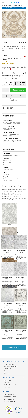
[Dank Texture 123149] (7, 295)
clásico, (15, 179)
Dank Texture (7, 304)
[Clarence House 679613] (7, 322)
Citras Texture (7, 250)
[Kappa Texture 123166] (7, 269)
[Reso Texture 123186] (20, 242)
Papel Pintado (8, 5)
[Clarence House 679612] (20, 295)
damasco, (19, 179)
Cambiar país (5, 69)
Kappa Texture (7, 277)
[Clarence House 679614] (20, 322)
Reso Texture (20, 250)
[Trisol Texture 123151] (20, 269)
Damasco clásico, (8, 179)
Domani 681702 (6, 225)
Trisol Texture (20, 277)
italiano (5, 180)
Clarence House (20, 304)
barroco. (11, 180)
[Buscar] (26, 2)
